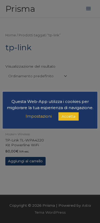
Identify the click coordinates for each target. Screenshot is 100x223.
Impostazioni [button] (39, 116)
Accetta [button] (68, 116)
